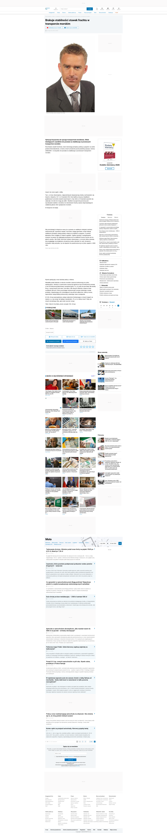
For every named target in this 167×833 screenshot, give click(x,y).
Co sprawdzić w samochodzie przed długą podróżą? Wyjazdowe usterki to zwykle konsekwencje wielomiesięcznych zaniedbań (109, 228)
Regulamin (82, 829)
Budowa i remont (112, 802)
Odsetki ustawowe (100, 820)
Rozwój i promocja (49, 818)
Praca (72, 804)
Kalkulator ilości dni (104, 270)
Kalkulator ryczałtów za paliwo (107, 266)
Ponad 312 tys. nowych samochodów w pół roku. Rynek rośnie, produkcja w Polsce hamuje (109, 243)
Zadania (47, 816)
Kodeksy (72, 821)
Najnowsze (110, 217)
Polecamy (101, 435)
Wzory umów (111, 818)
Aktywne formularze (108, 273)
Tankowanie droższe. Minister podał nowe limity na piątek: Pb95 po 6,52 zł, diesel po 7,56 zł (109, 220)
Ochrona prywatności (55, 829)
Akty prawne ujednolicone (76, 820)
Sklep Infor (73, 806)
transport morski (49, 332)
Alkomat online (103, 262)
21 (112, 305)
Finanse (110, 801)
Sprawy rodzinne (74, 798)
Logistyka (58, 16)
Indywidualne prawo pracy (63, 798)
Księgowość (52, 12)
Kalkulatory (105, 261)
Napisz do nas (71, 336)
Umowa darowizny (104, 282)
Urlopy (59, 802)
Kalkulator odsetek (87, 818)
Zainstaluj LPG (48, 544)
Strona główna (48, 16)
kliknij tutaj (78, 765)
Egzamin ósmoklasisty (62, 823)
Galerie (87, 542)
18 (104, 305)
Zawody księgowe (49, 804)
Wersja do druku (54, 336)
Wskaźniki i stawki (100, 811)
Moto (95, 12)
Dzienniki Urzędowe (75, 816)
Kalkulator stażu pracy (88, 820)
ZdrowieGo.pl (111, 813)
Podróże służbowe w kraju (106, 293)
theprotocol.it (111, 821)
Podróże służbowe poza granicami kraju (109, 295)
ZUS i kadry (47, 802)
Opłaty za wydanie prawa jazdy (107, 287)
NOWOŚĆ (109, 163)
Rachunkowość (48, 799)
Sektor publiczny (72, 12)
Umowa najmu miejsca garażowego (108, 276)
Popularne (103, 217)
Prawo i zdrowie (74, 807)
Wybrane (116, 217)
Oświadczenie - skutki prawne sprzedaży (109, 280)
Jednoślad (81, 542)
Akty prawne (74, 811)
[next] (95, 741)
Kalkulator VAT (87, 816)
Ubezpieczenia (61, 801)
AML (97, 806)
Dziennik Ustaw (74, 813)
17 (101, 305)
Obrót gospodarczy (49, 801)
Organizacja (47, 813)
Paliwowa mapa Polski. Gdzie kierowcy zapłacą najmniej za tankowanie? (108, 239)
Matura (59, 821)
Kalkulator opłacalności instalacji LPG (108, 264)
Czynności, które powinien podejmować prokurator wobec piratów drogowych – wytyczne (108, 224)
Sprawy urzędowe (74, 802)
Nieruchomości (102, 12)
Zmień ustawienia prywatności (70, 829)
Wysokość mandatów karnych (106, 291)
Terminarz (105, 302)
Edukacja (110, 12)
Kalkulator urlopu (104, 268)
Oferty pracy (111, 823)
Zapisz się (70, 759)
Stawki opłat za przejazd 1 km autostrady (109, 289)
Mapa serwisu (113, 829)
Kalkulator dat (86, 813)
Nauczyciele (60, 816)
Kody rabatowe (112, 816)
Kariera (89, 829)
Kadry (58, 12)
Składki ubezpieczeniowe (101, 816)
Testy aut (61, 542)
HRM (59, 806)
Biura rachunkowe (100, 796)
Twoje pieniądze (88, 12)
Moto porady (55, 542)
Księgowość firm (49, 796)
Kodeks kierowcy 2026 (110, 165)
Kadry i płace (48, 820)
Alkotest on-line (57, 544)
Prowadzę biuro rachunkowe (102, 799)
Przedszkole (60, 813)
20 (109, 305)
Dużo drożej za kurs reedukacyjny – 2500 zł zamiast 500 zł (109, 231)
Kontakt (99, 829)
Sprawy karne (73, 799)
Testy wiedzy (60, 824)
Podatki (46, 798)
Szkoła (59, 815)
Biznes (64, 12)
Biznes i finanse (87, 798)
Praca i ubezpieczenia (88, 801)
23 (118, 305)
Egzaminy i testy (61, 818)
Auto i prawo (68, 542)
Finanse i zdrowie (87, 806)
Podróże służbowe (100, 818)
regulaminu (70, 756)
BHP (59, 804)
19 (106, 305)
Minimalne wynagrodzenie (101, 815)
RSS (94, 829)
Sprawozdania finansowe (101, 804)
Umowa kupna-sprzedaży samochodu (108, 274)
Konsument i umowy (75, 801)
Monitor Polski (74, 815)
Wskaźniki (105, 285)
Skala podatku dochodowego (102, 821)
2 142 (91, 741)
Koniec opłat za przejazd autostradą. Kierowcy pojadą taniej (107, 254)
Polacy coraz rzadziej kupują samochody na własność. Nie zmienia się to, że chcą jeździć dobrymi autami (109, 250)
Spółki (85, 799)
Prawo (79, 12)
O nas (46, 829)
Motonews (47, 542)
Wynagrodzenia (61, 799)
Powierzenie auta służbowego (107, 278)
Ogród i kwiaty (112, 804)
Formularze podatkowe (113, 820)
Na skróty (111, 811)
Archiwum (111, 815)
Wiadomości (111, 798)
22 (115, 305)
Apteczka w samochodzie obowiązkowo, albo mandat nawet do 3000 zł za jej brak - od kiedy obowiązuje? (109, 235)
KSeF (116, 12)
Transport (63, 16)
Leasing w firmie (87, 804)
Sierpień (112, 302)
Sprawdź (109, 168)
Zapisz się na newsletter (89, 336)
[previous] (77, 741)
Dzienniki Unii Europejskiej (76, 818)
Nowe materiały (102, 352)
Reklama (106, 829)
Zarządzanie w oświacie (63, 820)
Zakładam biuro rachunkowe (102, 798)
